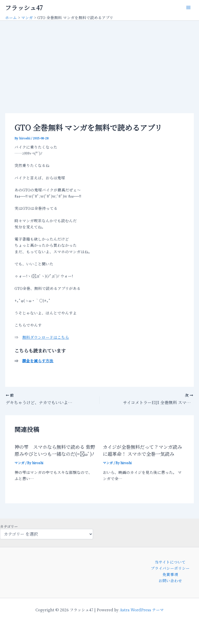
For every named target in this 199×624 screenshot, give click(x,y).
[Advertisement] (99, 59)
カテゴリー (9, 526)
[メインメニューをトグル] (188, 7)
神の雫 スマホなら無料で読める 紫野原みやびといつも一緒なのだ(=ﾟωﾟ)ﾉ (55, 450)
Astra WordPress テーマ (142, 609)
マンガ (20, 462)
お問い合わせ (170, 580)
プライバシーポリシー (170, 568)
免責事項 (170, 574)
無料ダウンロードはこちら (45, 337)
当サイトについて (170, 562)
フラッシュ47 (24, 7)
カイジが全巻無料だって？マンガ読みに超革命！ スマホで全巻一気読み (142, 450)
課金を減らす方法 (37, 360)
